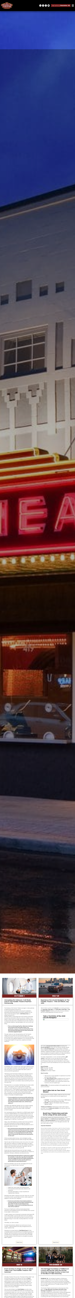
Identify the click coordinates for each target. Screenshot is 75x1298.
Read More (19, 1242)
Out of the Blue (65, 1281)
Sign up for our (60, 5)
